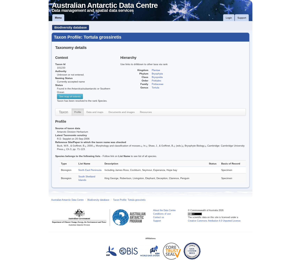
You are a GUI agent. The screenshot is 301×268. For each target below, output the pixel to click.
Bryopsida (157, 77)
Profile (77, 112)
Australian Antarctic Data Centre (67, 200)
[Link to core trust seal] (172, 251)
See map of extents (70, 96)
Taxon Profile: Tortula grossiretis (129, 200)
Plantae (156, 70)
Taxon (63, 112)
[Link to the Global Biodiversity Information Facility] (111, 251)
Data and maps (94, 112)
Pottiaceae (157, 84)
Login (229, 17)
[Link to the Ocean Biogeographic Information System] (128, 251)
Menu (58, 17)
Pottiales (156, 80)
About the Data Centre (164, 210)
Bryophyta (157, 73)
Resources (146, 112)
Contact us (158, 217)
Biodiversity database (70, 27)
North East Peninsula (90, 170)
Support (241, 17)
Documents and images (122, 112)
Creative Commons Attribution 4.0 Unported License (214, 221)
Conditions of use (162, 214)
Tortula (155, 87)
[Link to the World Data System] (149, 251)
